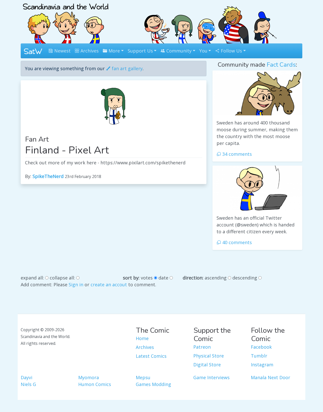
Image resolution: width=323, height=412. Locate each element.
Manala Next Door (270, 377)
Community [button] (178, 51)
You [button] (203, 51)
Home (142, 338)
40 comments (236, 242)
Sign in (76, 284)
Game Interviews (211, 377)
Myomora (88, 377)
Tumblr (259, 356)
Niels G (28, 384)
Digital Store (207, 365)
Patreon (202, 347)
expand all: (32, 278)
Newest (62, 51)
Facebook (261, 347)
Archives (89, 51)
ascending (216, 278)
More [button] (113, 51)
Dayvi (26, 377)
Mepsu (143, 377)
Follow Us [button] (231, 51)
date (163, 278)
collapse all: (62, 278)
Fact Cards (281, 65)
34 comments (236, 154)
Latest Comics (151, 356)
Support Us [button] (140, 51)
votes (147, 278)
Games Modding (153, 384)
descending (244, 278)
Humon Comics (94, 384)
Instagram (262, 365)
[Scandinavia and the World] (66, 21)
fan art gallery (127, 68)
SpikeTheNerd (48, 176)
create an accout (109, 284)
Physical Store (208, 356)
